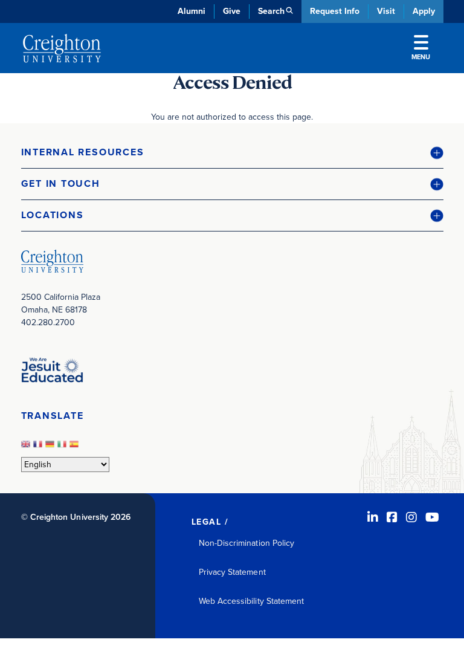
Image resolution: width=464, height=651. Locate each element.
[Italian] (63, 447)
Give (231, 11)
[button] (232, 152)
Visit (386, 11)
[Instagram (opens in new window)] (411, 517)
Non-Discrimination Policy (247, 543)
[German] (51, 447)
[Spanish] (75, 447)
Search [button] (271, 11)
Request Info (334, 11)
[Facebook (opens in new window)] (392, 517)
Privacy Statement (232, 572)
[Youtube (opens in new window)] (432, 517)
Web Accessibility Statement (251, 601)
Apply (424, 11)
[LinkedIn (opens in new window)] (372, 517)
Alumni (191, 11)
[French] (39, 447)
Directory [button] (125, 290)
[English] (27, 447)
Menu (420, 57)
